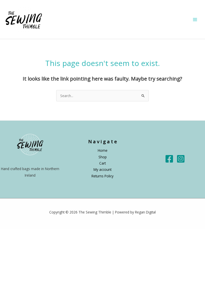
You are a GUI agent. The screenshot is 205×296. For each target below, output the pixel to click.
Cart (102, 163)
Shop (102, 157)
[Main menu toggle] (195, 19)
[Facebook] (169, 159)
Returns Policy (103, 176)
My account (103, 169)
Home (103, 150)
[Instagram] (180, 159)
